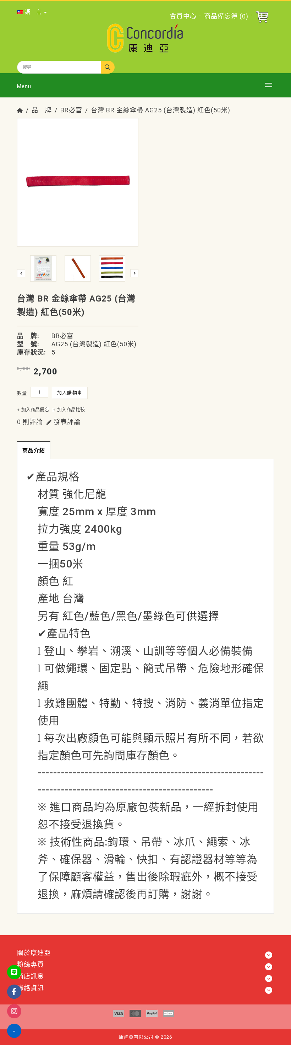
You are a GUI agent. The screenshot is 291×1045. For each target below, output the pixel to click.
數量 (22, 393)
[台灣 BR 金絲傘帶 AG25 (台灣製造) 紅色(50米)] (77, 178)
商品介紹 (33, 450)
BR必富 (71, 110)
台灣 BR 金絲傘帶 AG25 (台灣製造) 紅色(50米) (160, 110)
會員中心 (183, 16)
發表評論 (66, 422)
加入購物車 (69, 392)
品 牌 (42, 110)
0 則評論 (30, 422)
